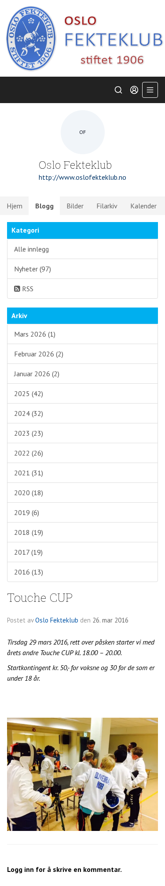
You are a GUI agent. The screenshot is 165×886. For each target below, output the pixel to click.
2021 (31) (28, 472)
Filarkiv (106, 205)
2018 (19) (28, 532)
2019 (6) (26, 512)
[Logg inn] (134, 90)
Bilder (75, 205)
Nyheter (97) (32, 268)
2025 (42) (28, 393)
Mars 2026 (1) (34, 334)
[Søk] (118, 90)
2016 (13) (28, 571)
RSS (26, 288)
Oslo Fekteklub (56, 620)
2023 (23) (28, 433)
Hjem (14, 205)
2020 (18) (28, 492)
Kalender (143, 205)
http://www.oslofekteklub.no (82, 177)
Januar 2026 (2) (36, 373)
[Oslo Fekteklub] (82, 38)
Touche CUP (40, 597)
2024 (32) (28, 413)
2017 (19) (28, 552)
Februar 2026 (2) (38, 353)
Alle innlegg (31, 249)
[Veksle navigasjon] (150, 90)
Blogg (44, 205)
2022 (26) (28, 453)
